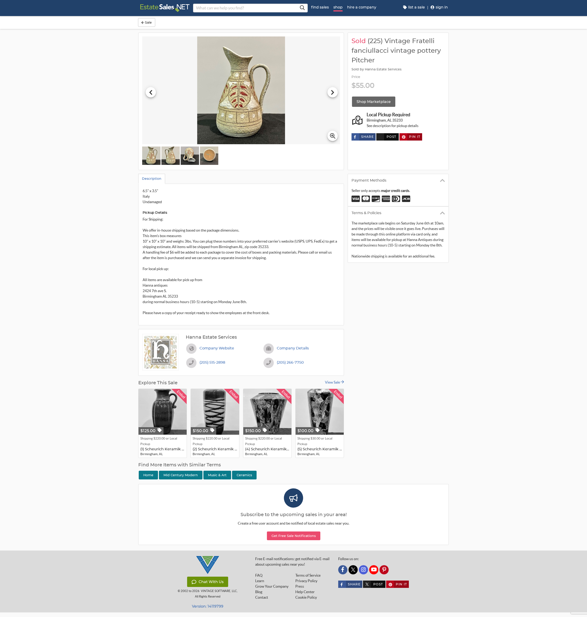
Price (356, 77)
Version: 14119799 (207, 606)
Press (299, 586)
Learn (259, 581)
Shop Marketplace (374, 102)
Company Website (216, 348)
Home (148, 475)
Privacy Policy (306, 581)
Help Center (305, 592)
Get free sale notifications (293, 536)
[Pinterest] (384, 569)
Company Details (293, 348)
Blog (258, 592)
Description (151, 179)
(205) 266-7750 (290, 362)
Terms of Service (308, 575)
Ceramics (244, 475)
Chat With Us (211, 582)
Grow (271, 586)
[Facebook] (342, 569)
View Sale (333, 382)
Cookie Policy (306, 597)
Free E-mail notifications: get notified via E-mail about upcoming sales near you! (292, 561)
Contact (261, 597)
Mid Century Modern (180, 475)
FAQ (259, 575)
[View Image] (151, 156)
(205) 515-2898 (212, 362)
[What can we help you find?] (302, 8)
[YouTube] (373, 569)
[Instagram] (363, 569)
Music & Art (217, 475)
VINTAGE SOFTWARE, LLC (219, 591)
